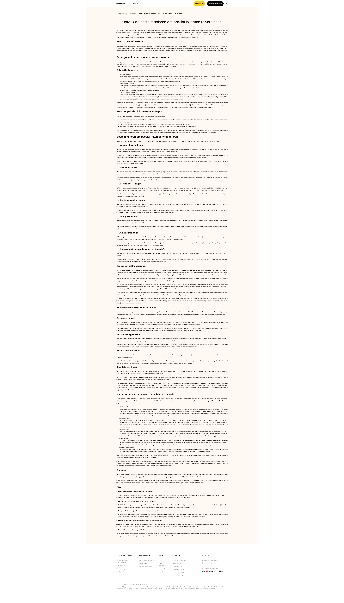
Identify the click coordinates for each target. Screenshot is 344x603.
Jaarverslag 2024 (178, 576)
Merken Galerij (120, 566)
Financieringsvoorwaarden (147, 560)
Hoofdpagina (121, 14)
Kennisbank (132, 14)
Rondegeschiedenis (122, 572)
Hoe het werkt (143, 563)
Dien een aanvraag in (145, 566)
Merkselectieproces (122, 569)
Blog (160, 560)
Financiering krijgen (215, 3)
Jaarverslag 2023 (178, 573)
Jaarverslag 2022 (178, 570)
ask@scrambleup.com (211, 560)
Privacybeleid (177, 563)
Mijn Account (199, 3)
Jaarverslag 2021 (178, 566)
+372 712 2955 (208, 563)
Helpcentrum (163, 569)
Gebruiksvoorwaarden (180, 560)
